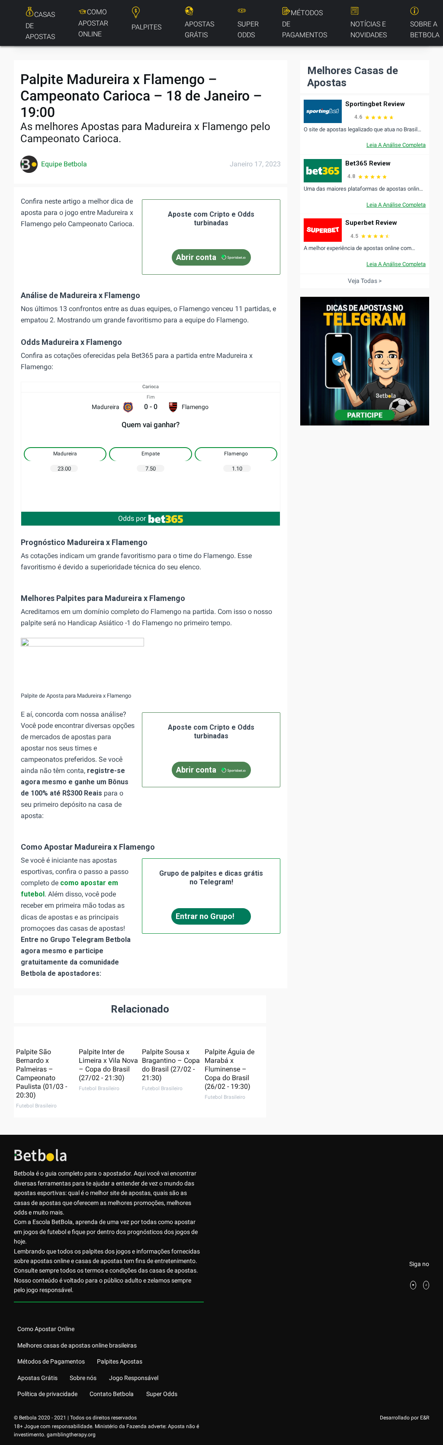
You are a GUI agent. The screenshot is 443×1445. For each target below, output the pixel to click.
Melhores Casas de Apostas (352, 77)
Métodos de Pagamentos (304, 24)
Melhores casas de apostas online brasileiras (77, 1345)
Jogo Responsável (133, 1377)
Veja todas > (365, 280)
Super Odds (248, 29)
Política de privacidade (47, 1393)
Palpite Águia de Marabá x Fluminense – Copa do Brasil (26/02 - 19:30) (229, 1069)
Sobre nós (83, 1377)
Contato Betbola (112, 1393)
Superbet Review (371, 223)
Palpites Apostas (119, 1361)
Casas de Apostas (40, 25)
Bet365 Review (368, 163)
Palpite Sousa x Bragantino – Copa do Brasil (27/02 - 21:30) (171, 1065)
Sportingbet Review (375, 104)
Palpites (146, 27)
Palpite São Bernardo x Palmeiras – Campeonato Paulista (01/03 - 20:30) (41, 1073)
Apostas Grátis (199, 29)
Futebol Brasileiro (36, 1106)
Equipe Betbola (64, 164)
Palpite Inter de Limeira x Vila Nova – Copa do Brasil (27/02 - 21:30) (108, 1065)
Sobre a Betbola (425, 29)
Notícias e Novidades (368, 29)
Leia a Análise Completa (396, 145)
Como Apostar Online (93, 23)
